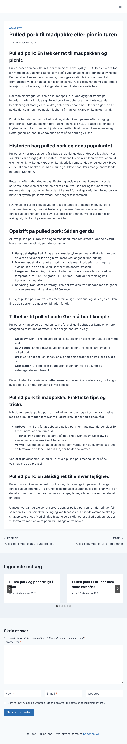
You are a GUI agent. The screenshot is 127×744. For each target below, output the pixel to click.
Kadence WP (91, 734)
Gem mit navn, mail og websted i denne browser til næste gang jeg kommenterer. (56, 702)
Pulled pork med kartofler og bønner (99, 541)
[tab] (57, 606)
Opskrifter (15, 28)
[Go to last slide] (9, 589)
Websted (94, 693)
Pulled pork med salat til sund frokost (29, 541)
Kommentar (12, 642)
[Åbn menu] (120, 6)
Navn (10, 693)
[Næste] (117, 589)
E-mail (51, 693)
